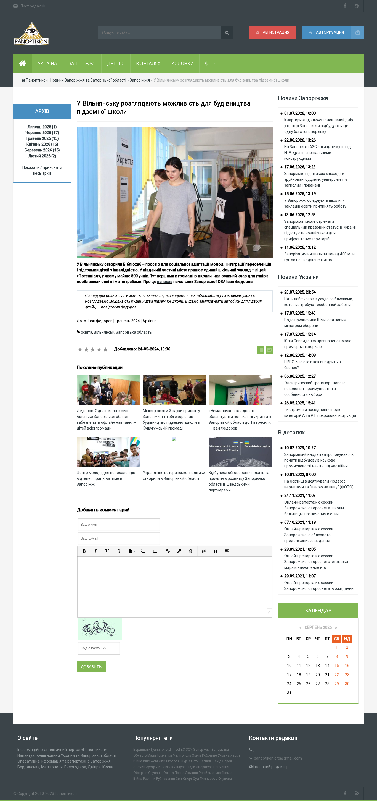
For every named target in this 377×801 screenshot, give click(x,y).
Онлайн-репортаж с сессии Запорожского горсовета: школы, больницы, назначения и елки (314, 508)
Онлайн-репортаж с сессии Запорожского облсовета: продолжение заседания (308, 535)
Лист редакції (32, 6)
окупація (155, 773)
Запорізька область (134, 332)
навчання (221, 767)
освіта (86, 332)
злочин (139, 767)
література (204, 767)
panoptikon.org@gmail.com (278, 758)
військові (150, 761)
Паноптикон (66, 793)
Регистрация (275, 32)
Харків (235, 755)
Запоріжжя (202, 750)
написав (164, 281)
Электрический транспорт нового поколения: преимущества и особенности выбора (315, 389)
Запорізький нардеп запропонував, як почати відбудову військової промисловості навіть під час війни (319, 460)
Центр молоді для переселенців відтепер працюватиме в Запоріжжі (106, 478)
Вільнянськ (104, 332)
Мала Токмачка (159, 755)
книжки (164, 767)
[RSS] (357, 6)
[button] (84, 551)
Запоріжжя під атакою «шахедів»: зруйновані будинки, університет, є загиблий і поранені (315, 179)
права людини (186, 773)
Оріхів (196, 755)
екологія (173, 761)
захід (217, 761)
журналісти (189, 761)
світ (179, 779)
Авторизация (329, 32)
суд (196, 779)
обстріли (140, 773)
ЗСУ (189, 750)
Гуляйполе (159, 750)
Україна (224, 755)
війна (137, 761)
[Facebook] (345, 6)
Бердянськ (141, 750)
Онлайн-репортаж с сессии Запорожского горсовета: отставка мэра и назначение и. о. (316, 562)
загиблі (206, 761)
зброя (227, 761)
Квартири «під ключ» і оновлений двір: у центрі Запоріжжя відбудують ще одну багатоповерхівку (319, 126)
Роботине (209, 755)
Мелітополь (182, 755)
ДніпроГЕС (176, 750)
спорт (187, 779)
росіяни (149, 779)
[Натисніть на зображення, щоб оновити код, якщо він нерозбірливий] (100, 629)
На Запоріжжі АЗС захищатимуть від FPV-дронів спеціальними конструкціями (317, 153)
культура (178, 767)
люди (190, 767)
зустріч (152, 767)
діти (162, 761)
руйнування (165, 779)
